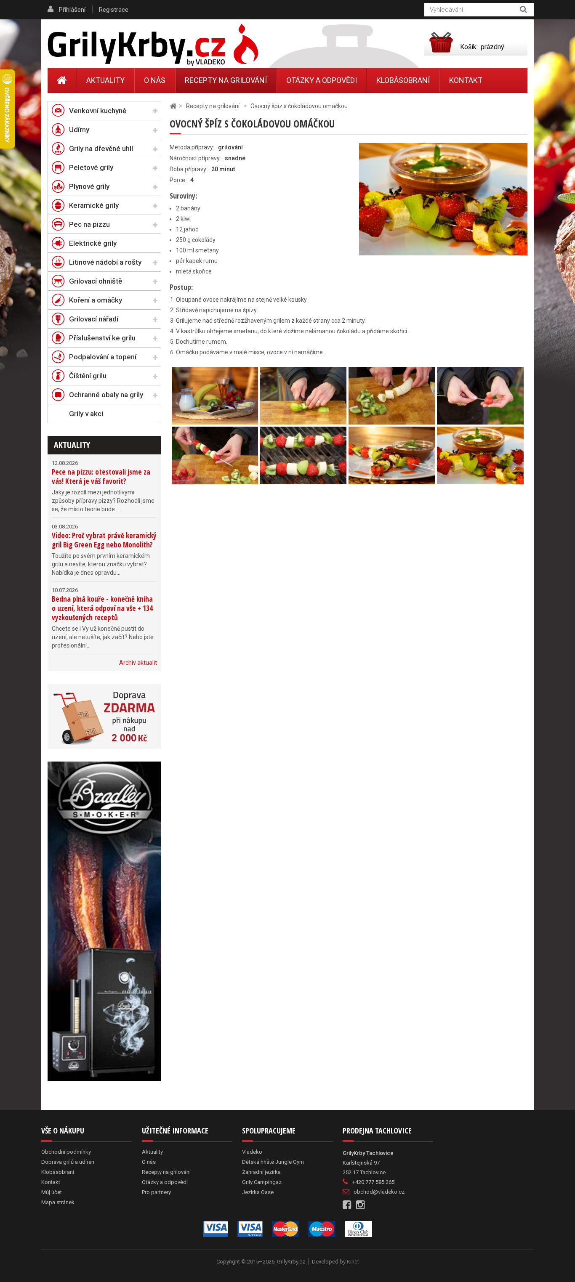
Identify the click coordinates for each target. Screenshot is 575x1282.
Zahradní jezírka (261, 1172)
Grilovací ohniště (95, 281)
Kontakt (465, 80)
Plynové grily (89, 186)
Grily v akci (86, 413)
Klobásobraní (403, 80)
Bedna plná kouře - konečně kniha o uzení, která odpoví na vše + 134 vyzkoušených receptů (102, 608)
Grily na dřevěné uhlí (101, 148)
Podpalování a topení (102, 357)
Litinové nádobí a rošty (105, 262)
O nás (154, 80)
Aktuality (72, 445)
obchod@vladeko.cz (379, 1192)
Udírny (79, 129)
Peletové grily (91, 167)
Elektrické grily (93, 243)
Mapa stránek (58, 1202)
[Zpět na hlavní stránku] (173, 106)
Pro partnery (156, 1192)
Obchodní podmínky (66, 1152)
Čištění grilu (87, 376)
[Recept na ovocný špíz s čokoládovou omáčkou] (215, 395)
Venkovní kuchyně (97, 110)
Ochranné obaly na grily (106, 394)
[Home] (62, 80)
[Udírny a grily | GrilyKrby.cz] (153, 45)
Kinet (353, 1261)
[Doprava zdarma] (104, 716)
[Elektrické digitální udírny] (104, 921)
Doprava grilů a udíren (67, 1162)
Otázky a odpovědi (321, 80)
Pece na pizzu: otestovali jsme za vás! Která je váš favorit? (101, 476)
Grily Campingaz (262, 1182)
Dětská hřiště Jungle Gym (273, 1162)
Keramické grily (94, 205)
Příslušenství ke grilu (102, 338)
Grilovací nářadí (93, 319)
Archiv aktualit (138, 662)
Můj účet (51, 1192)
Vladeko (252, 1152)
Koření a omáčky (95, 300)
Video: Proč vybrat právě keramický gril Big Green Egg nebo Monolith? (104, 540)
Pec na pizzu (89, 224)
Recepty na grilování (226, 80)
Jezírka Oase (258, 1192)
